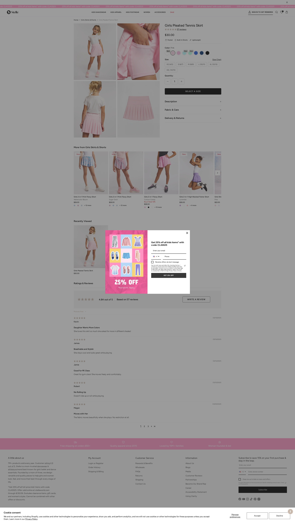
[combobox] (156, 257)
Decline (279, 516)
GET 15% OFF (169, 275)
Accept (257, 516)
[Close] (187, 233)
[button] (290, 511)
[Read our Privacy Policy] (184, 265)
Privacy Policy (31, 519)
